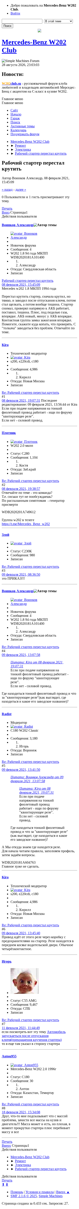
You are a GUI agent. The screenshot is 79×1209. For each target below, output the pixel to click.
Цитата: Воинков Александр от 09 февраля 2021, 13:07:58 (37, 779)
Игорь (6, 961)
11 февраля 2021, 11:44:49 (21, 1028)
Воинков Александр (18, 225)
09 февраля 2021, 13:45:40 (21, 933)
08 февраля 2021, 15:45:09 (21, 284)
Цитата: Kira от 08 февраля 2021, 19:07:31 (36, 790)
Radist (6, 714)
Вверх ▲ (63, 1192)
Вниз (5, 212)
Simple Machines (51, 1196)
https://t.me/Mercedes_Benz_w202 (26, 524)
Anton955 (9, 1056)
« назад (7, 189)
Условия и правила (39, 1192)
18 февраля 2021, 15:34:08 (21, 1112)
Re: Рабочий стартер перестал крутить (30, 392)
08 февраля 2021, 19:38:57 (21, 489)
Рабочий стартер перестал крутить (27, 280)
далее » (20, 189)
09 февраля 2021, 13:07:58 (21, 655)
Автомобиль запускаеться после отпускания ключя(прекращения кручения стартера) (34, 1036)
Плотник (9, 433)
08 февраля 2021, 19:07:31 (21, 400)
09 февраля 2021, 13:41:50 (21, 769)
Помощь (17, 1192)
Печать (7, 208)
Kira (5, 345)
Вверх (6, 1145)
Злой (5, 535)
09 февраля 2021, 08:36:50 (21, 574)
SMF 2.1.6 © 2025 (24, 1196)
